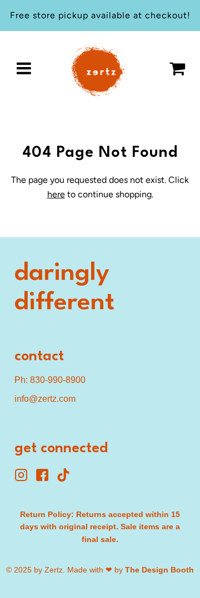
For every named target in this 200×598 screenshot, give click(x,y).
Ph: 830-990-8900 (50, 380)
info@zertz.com (45, 398)
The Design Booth (159, 569)
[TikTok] (66, 478)
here (56, 194)
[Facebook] (46, 478)
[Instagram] (25, 478)
